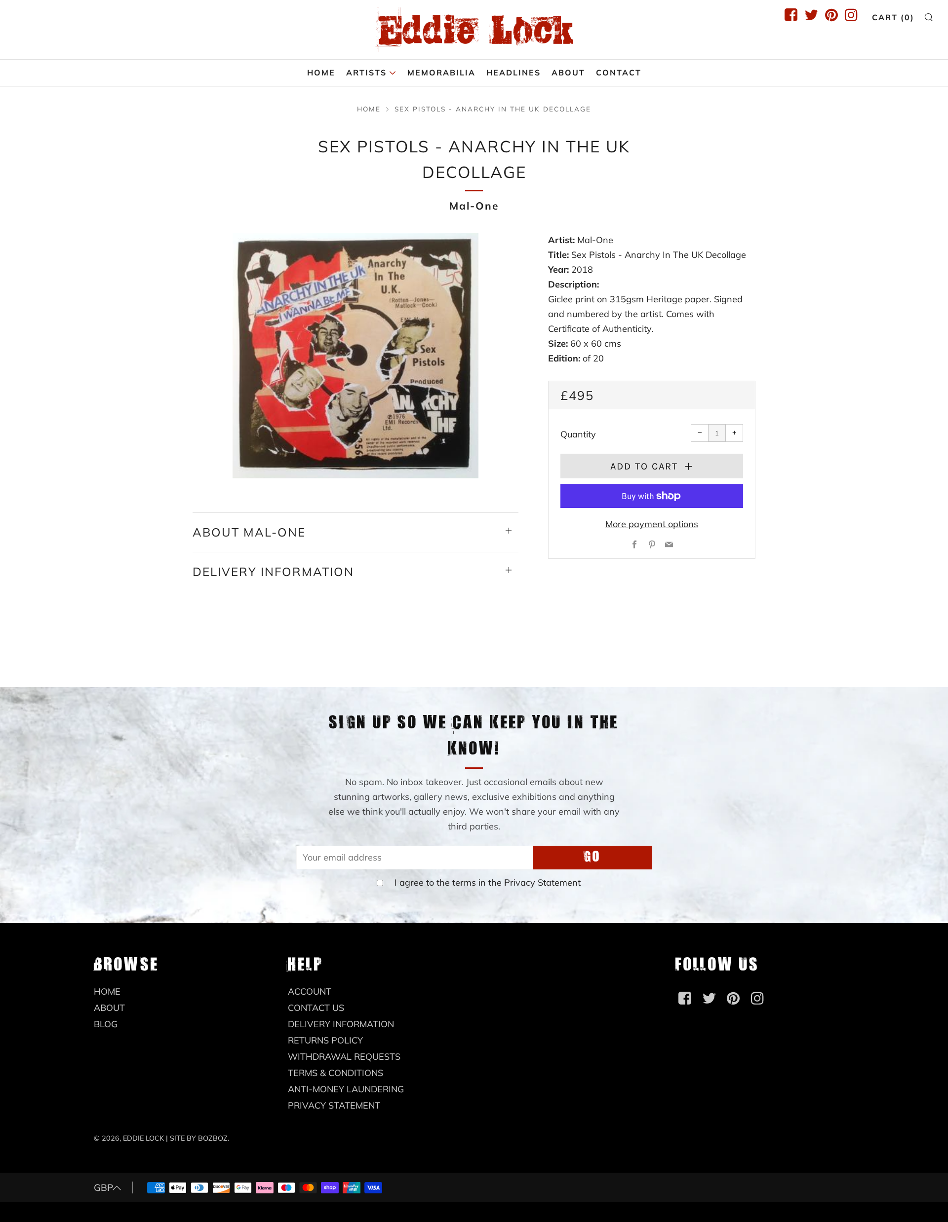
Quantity (578, 434)
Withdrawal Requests (344, 1056)
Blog (106, 1024)
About (568, 72)
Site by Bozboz (199, 1138)
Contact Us (316, 1007)
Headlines (513, 72)
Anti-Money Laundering (346, 1089)
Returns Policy (325, 1040)
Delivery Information (341, 1024)
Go (592, 857)
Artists (366, 72)
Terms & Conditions (335, 1072)
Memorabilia (441, 72)
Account (309, 991)
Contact (618, 72)
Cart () (893, 17)
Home (321, 72)
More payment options (651, 524)
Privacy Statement (542, 882)
